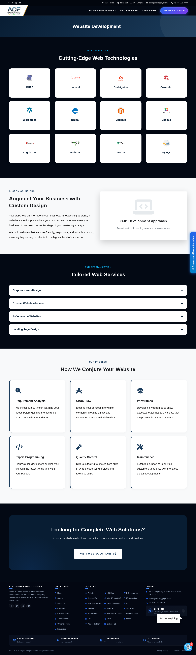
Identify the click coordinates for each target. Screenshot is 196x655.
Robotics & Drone (114, 613)
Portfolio (61, 608)
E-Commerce (132, 593)
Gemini (91, 608)
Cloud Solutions (113, 603)
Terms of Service (179, 651)
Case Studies (149, 10)
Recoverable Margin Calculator (193, 251)
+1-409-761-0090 (157, 603)
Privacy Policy (162, 651)
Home (60, 593)
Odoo (128, 619)
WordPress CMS (114, 598)
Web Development (129, 10)
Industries (61, 629)
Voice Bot (130, 608)
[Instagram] (23, 606)
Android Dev (93, 598)
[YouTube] (28, 606)
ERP (89, 619)
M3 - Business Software (101, 10)
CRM (109, 619)
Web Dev (92, 593)
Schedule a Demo (173, 11)
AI (127, 603)
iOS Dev (110, 593)
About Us (61, 603)
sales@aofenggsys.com (158, 3)
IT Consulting (131, 598)
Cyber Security (63, 624)
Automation (92, 613)
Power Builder (94, 624)
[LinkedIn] (17, 606)
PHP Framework (94, 603)
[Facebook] (11, 606)
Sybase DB (111, 624)
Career (60, 598)
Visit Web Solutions (96, 553)
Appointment (62, 619)
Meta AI (110, 608)
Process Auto (132, 613)
